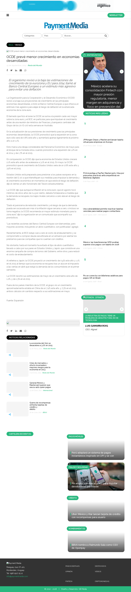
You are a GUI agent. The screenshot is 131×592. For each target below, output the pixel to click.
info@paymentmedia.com (17, 576)
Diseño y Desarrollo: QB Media (74, 589)
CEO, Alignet (91, 329)
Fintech (18, 45)
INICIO (11, 45)
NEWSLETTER (116, 15)
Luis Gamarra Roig (96, 325)
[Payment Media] (66, 23)
